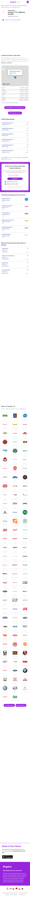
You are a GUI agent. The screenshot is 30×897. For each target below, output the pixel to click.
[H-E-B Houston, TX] (15, 635)
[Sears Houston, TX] (25, 547)
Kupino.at (7, 889)
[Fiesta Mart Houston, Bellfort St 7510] (15, 207)
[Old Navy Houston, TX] (5, 591)
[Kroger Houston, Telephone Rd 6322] (15, 200)
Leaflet (18, 85)
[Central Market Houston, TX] (25, 521)
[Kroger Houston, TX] (25, 416)
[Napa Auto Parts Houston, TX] (25, 679)
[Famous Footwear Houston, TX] (15, 565)
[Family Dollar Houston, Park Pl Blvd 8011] (15, 129)
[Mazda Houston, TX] (5, 679)
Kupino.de (16, 889)
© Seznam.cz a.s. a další (24, 85)
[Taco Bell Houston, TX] (5, 653)
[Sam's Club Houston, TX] (25, 530)
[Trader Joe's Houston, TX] (5, 468)
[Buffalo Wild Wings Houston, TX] (25, 442)
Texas (11, 5)
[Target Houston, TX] (15, 468)
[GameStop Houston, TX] (5, 574)
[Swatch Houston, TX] (5, 477)
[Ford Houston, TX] (15, 671)
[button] (11, 19)
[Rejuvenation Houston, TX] (15, 618)
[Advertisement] (15, 38)
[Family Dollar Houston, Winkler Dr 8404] (15, 146)
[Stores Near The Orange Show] (15, 272)
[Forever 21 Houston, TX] (5, 600)
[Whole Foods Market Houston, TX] (25, 512)
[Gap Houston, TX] (15, 600)
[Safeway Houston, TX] (25, 424)
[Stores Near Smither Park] (15, 264)
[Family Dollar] (4, 13)
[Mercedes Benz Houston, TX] (25, 688)
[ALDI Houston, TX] (15, 416)
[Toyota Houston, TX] (15, 679)
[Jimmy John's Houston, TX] (25, 477)
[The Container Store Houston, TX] (15, 609)
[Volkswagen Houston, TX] (5, 688)
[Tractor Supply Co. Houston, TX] (5, 627)
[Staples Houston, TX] (5, 539)
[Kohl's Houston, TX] (25, 556)
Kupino (2, 5)
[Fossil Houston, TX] (5, 495)
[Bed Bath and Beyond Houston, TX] (5, 618)
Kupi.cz (13, 889)
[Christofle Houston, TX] (5, 521)
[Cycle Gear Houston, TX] (25, 618)
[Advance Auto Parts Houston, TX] (25, 662)
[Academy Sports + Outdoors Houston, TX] (15, 512)
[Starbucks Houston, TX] (15, 451)
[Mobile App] (7, 857)
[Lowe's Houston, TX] (15, 477)
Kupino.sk (22, 889)
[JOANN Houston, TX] (25, 574)
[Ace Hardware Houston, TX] (5, 530)
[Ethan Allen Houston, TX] (15, 556)
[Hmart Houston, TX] (15, 539)
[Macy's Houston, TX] (25, 495)
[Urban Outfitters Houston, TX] (25, 600)
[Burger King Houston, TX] (15, 644)
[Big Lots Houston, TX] (25, 591)
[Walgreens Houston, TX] (5, 424)
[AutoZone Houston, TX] (5, 697)
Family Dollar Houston (21, 5)
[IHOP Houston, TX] (5, 451)
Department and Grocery (13, 16)
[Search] (28, 2)
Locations (7, 5)
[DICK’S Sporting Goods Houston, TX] (25, 583)
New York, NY (4, 159)
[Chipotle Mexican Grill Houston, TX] (5, 442)
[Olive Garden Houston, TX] (15, 653)
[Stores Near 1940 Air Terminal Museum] (15, 257)
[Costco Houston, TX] (15, 547)
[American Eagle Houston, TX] (5, 609)
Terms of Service (13, 894)
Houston (14, 5)
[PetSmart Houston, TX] (25, 486)
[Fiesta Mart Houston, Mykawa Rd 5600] (15, 229)
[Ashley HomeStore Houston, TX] (15, 495)
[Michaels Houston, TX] (5, 644)
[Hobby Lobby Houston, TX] (5, 635)
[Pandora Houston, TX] (15, 433)
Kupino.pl (19, 889)
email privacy (19, 186)
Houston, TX (23, 408)
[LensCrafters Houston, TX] (15, 460)
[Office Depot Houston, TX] (5, 583)
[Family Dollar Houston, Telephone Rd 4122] (15, 151)
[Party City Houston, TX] (25, 468)
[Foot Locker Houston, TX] (5, 512)
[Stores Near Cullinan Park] (15, 250)
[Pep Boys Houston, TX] (5, 671)
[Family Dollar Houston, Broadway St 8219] (15, 140)
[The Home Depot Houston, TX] (15, 521)
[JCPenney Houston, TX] (25, 635)
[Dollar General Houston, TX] (15, 424)
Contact (7, 894)
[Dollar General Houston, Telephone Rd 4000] (15, 222)
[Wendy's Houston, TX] (5, 460)
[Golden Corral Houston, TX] (5, 486)
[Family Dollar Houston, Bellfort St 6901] (15, 134)
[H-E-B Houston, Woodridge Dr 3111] (15, 214)
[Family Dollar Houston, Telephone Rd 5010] (15, 123)
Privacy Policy (15, 181)
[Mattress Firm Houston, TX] (25, 539)
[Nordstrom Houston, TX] (5, 504)
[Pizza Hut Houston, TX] (25, 433)
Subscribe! (14, 178)
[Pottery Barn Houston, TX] (25, 565)
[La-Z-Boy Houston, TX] (5, 556)
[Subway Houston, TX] (15, 662)
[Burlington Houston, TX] (5, 565)
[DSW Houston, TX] (15, 504)
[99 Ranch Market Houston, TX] (15, 574)
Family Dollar (5, 157)
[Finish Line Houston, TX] (25, 451)
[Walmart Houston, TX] (25, 460)
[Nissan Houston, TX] (15, 688)
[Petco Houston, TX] (15, 486)
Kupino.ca (10, 889)
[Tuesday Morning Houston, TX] (15, 442)
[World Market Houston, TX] (5, 547)
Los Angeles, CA (24, 157)
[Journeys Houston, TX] (25, 504)
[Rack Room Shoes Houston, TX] (25, 644)
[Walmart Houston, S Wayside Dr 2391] (15, 236)
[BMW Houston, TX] (25, 671)
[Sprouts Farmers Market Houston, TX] (5, 433)
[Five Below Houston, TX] (15, 627)
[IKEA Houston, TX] (5, 416)
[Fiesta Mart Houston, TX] (15, 530)
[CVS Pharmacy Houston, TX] (15, 583)
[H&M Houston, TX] (25, 609)
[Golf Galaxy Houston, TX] (25, 627)
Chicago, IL (18, 157)
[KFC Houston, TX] (25, 653)
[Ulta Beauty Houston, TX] (5, 662)
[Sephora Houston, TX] (15, 591)
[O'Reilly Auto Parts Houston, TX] (15, 697)
